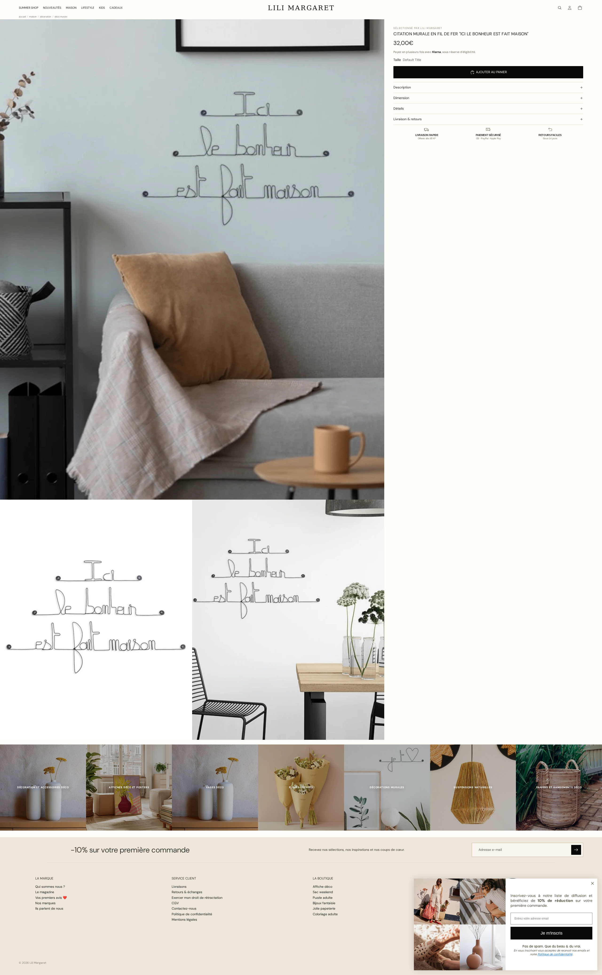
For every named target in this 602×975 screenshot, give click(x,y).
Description (402, 87)
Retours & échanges (187, 892)
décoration (45, 17)
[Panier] (580, 8)
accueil (22, 17)
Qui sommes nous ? (50, 886)
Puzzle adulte (323, 897)
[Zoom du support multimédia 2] (96, 620)
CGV (175, 903)
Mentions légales (184, 919)
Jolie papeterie (324, 909)
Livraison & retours (407, 119)
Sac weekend (323, 892)
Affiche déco (322, 886)
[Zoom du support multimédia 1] (192, 259)
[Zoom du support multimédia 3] (288, 620)
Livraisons (179, 886)
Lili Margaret (38, 963)
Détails (398, 108)
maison (32, 17)
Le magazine (44, 892)
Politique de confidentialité (192, 914)
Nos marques (45, 903)
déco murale (61, 17)
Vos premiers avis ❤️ (51, 897)
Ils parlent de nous (49, 909)
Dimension (401, 98)
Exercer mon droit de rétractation (197, 897)
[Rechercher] (559, 8)
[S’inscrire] (576, 850)
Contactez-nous (184, 909)
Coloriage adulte (325, 914)
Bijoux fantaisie (324, 903)
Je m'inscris (551, 933)
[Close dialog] (592, 883)
